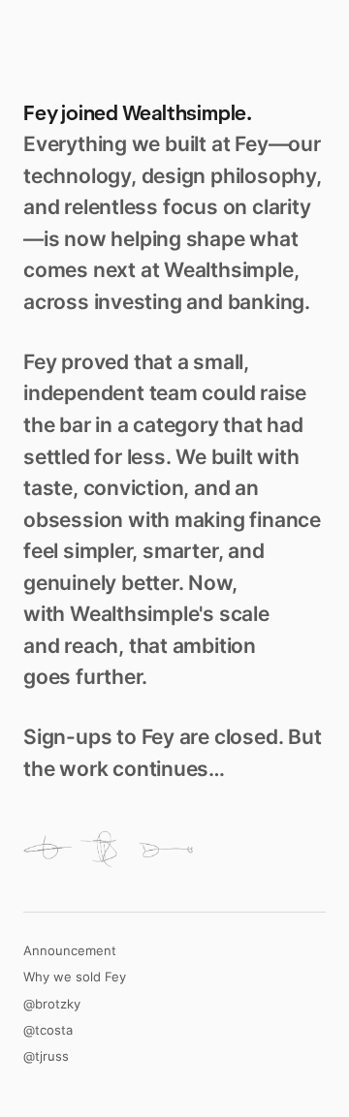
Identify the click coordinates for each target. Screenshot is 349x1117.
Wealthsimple (184, 113)
